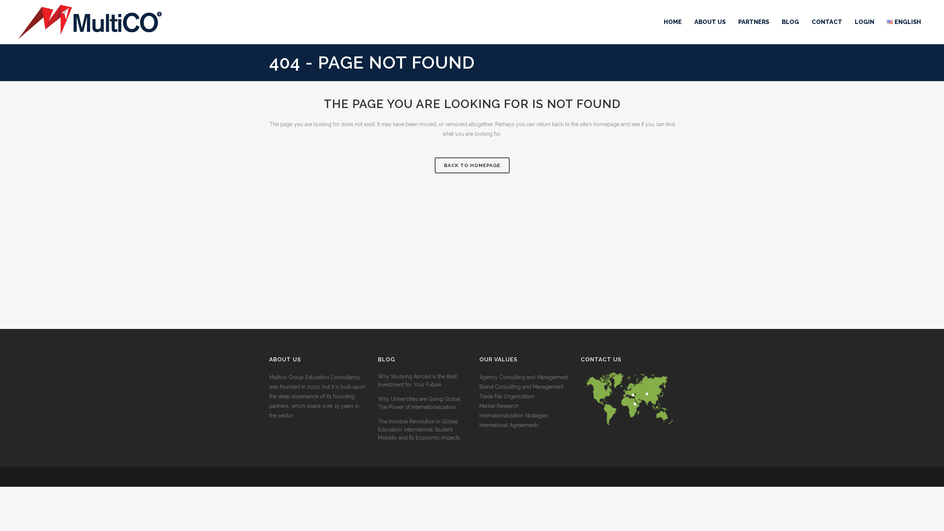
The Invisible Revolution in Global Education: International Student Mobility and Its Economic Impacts (419, 430)
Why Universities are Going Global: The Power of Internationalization (420, 403)
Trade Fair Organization (506, 396)
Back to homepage (472, 165)
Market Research (499, 406)
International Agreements (509, 425)
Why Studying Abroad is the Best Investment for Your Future (417, 381)
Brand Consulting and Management (521, 387)
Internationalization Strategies (513, 416)
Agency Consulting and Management (523, 377)
